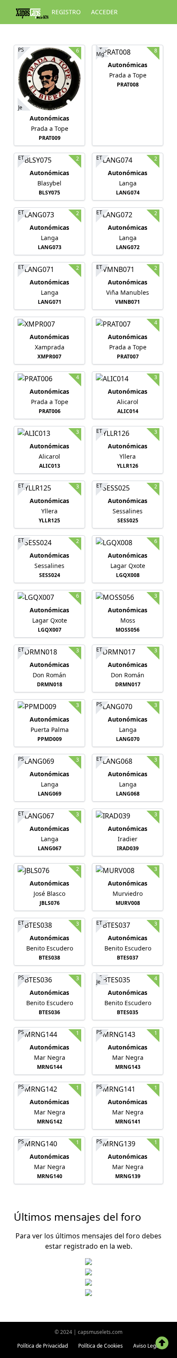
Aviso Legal (146, 1345)
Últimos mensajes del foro (77, 1217)
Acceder (104, 12)
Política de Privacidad (42, 1345)
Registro (66, 12)
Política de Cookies (100, 1345)
